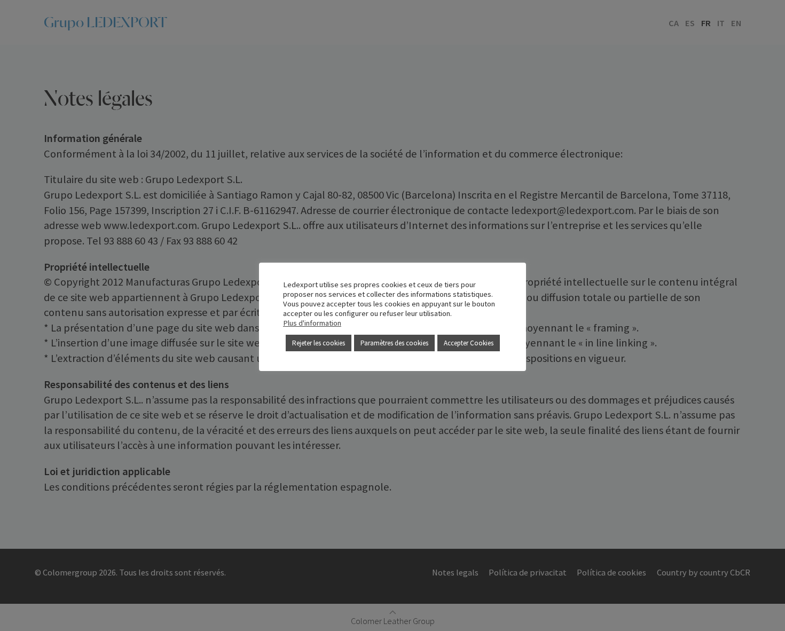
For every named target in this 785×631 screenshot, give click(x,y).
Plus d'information (312, 323)
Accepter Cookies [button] (468, 343)
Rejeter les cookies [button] (318, 343)
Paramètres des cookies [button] (394, 343)
